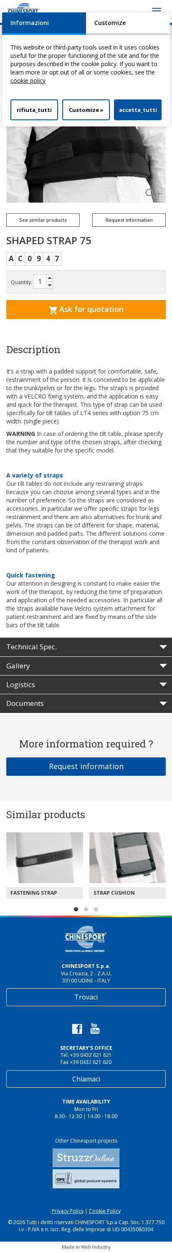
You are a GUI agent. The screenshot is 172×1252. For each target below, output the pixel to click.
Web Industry (96, 1247)
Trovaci (86, 997)
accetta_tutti (138, 110)
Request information (86, 766)
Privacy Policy (67, 1211)
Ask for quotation (90, 309)
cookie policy (28, 80)
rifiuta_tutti (34, 110)
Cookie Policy (105, 1211)
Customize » (86, 110)
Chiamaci (86, 1079)
